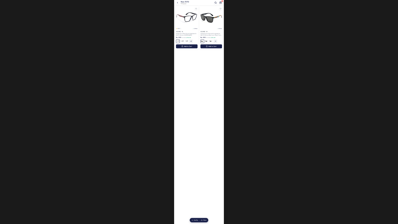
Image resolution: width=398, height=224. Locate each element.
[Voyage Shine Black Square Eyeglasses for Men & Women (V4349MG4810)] (178, 41)
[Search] (216, 3)
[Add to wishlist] (196, 8)
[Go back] (177, 3)
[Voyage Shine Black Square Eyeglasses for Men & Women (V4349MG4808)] (182, 41)
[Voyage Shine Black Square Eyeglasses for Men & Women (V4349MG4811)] (186, 41)
